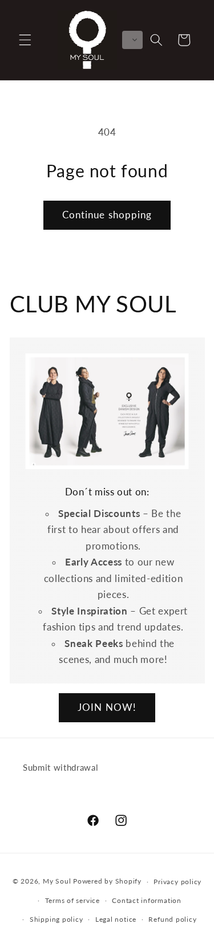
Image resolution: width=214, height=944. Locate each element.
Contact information (146, 900)
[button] (25, 40)
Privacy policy (177, 881)
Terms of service (72, 900)
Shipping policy (56, 919)
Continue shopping (107, 215)
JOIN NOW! (107, 707)
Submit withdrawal (60, 767)
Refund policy (172, 919)
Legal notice (115, 919)
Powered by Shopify (107, 881)
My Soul (57, 881)
